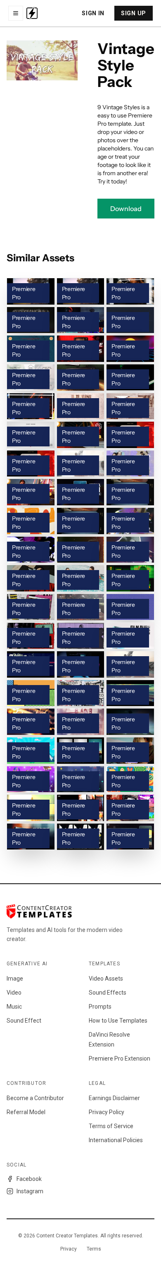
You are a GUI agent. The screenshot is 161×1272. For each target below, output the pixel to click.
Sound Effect (24, 1020)
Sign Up (133, 13)
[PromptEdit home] (32, 13)
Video (14, 992)
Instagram (30, 1191)
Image (15, 978)
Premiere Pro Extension (119, 1058)
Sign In (93, 13)
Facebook (29, 1179)
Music (14, 1006)
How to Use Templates (118, 1020)
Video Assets (106, 978)
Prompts (100, 1006)
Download (126, 208)
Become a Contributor (35, 1098)
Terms (94, 1249)
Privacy (68, 1249)
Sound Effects (107, 992)
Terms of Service (111, 1126)
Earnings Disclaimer (114, 1098)
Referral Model (26, 1112)
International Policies (116, 1140)
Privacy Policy (106, 1112)
